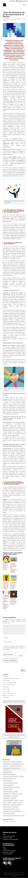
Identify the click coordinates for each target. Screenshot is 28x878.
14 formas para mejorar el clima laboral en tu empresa (6, 566)
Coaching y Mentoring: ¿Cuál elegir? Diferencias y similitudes (6, 585)
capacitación (5, 766)
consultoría (21, 776)
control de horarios (7, 793)
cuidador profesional (7, 796)
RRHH (13, 813)
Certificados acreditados (8, 852)
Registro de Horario (7, 695)
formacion (20, 802)
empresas (14, 802)
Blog (19, 19)
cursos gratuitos (6, 798)
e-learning (16, 800)
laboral (17, 809)
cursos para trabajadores (8, 800)
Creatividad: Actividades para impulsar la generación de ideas (13, 601)
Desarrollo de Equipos (8, 684)
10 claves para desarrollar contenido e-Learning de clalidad (13, 585)
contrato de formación (7, 780)
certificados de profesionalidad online (10, 776)
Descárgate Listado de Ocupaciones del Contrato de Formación (14, 736)
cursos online (13, 798)
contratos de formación (7, 789)
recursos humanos (17, 811)
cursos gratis (15, 796)
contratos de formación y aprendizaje (10, 791)
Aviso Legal (16, 874)
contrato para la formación (8, 785)
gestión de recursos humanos (9, 809)
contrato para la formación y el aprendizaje (11, 787)
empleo (4, 802)
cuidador (20, 793)
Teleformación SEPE (7, 837)
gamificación (15, 806)
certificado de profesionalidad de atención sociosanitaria (11, 769)
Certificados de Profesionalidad (10, 678)
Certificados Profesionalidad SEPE (10, 839)
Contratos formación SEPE (9, 836)
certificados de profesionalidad (9, 774)
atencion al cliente (7, 761)
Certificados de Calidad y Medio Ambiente (12, 858)
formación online (6, 804)
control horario (14, 793)
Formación (5, 691)
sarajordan (7, 19)
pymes (11, 811)
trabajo (23, 815)
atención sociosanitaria (16, 761)
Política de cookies (8, 874)
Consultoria (5, 680)
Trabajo (4, 697)
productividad (6, 811)
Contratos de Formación (8, 682)
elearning (21, 800)
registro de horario (6, 813)
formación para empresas (16, 804)
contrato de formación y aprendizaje (10, 783)
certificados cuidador (7, 772)
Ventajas (5, 849)
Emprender (5, 689)
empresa (9, 802)
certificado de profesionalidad (15, 766)
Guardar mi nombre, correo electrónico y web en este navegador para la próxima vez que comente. (14, 648)
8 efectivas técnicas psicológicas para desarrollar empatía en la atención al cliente (6, 603)
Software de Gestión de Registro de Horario (11, 815)
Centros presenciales (8, 853)
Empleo (4, 686)
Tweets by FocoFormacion (9, 821)
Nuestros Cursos (6, 693)
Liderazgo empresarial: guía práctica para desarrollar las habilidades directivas (13, 568)
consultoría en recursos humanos (9, 778)
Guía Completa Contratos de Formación (14, 701)
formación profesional (7, 806)
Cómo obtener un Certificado (9, 850)
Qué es (4, 847)
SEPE (4, 834)
